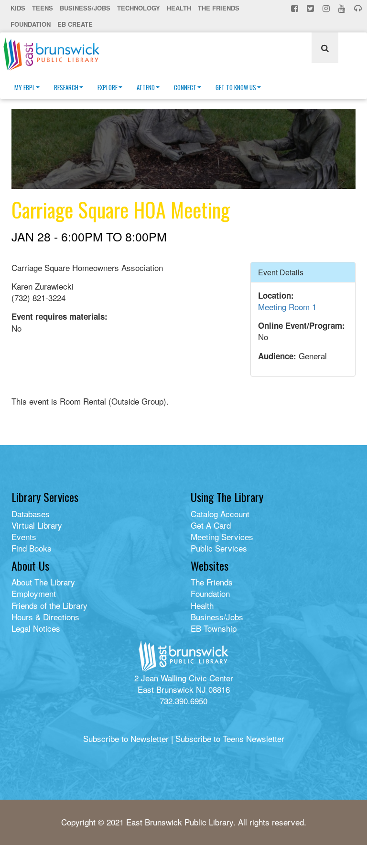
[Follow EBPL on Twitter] (311, 8)
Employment (33, 593)
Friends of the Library (49, 605)
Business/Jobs (85, 7)
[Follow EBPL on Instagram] (327, 8)
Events (23, 536)
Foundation (31, 24)
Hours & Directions (45, 617)
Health (179, 7)
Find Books (31, 548)
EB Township (214, 628)
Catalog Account (220, 514)
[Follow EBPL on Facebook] (295, 8)
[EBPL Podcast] (359, 8)
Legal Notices (35, 628)
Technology (138, 7)
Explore (107, 87)
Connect (185, 87)
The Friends (218, 7)
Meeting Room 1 (287, 307)
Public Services (219, 548)
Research (66, 87)
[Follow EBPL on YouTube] (343, 8)
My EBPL (24, 87)
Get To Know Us (236, 87)
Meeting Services (222, 536)
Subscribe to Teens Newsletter (229, 738)
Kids (18, 7)
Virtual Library (36, 525)
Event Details (280, 272)
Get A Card (211, 525)
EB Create (75, 24)
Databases (30, 514)
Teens (42, 7)
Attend (146, 87)
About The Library (43, 582)
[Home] (55, 54)
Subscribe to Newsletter (126, 738)
